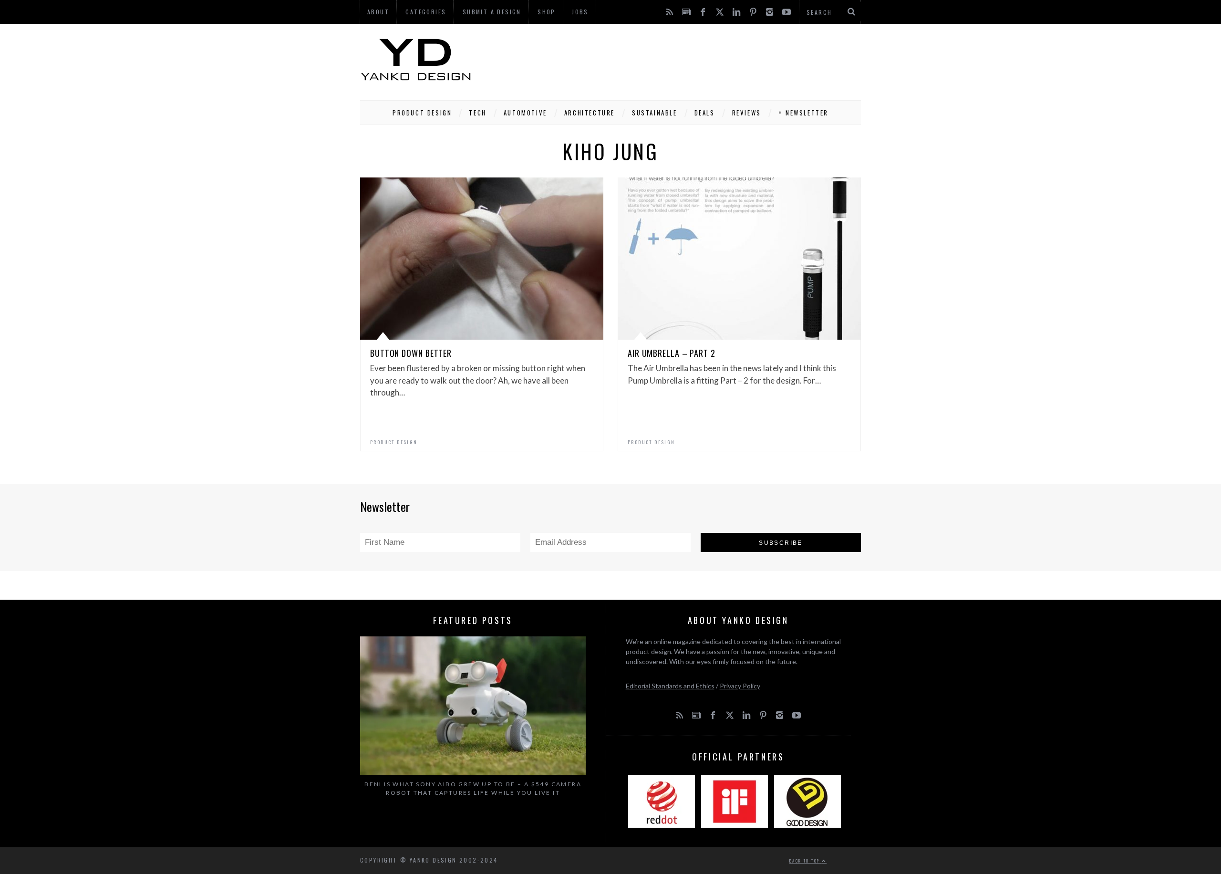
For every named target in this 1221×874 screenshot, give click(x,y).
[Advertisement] (687, 59)
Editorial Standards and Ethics (670, 686)
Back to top (805, 861)
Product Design (422, 112)
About (378, 12)
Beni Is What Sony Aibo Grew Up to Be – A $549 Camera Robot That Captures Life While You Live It (472, 788)
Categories (425, 12)
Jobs (580, 12)
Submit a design (492, 12)
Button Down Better (411, 353)
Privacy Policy (740, 686)
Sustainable (654, 112)
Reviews (746, 112)
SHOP (547, 12)
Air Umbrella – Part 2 (671, 353)
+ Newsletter (803, 112)
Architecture (589, 112)
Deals (704, 112)
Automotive (525, 112)
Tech (477, 112)
